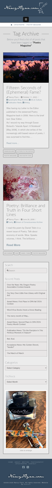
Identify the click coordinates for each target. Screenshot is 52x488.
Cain (16, 253)
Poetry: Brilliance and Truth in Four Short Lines (25, 210)
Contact (32, 464)
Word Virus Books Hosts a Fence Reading (24, 310)
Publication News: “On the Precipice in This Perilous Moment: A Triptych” (25, 332)
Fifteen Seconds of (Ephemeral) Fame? (23, 90)
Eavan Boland (9, 151)
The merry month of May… (18, 316)
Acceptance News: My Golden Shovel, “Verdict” (23, 346)
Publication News (15, 102)
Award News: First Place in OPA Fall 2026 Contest (24, 303)
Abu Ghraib (8, 253)
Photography (37, 462)
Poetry (10, 222)
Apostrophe (21, 464)
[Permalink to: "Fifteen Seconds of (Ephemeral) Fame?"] (26, 68)
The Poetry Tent (25, 156)
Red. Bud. (11, 339)
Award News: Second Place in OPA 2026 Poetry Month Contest (24, 323)
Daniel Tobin (25, 253)
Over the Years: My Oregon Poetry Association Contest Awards (21, 286)
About (17, 462)
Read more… (12, 143)
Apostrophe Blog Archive (18, 99)
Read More (13, 245)
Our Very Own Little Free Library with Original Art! (26, 294)
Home (10, 462)
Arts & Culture (36, 99)
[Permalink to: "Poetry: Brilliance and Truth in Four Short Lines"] (26, 183)
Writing (27, 102)
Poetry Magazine (10, 156)
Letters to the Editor (25, 151)
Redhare (27, 484)
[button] (26, 19)
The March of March (15, 353)
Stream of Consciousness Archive (29, 222)
